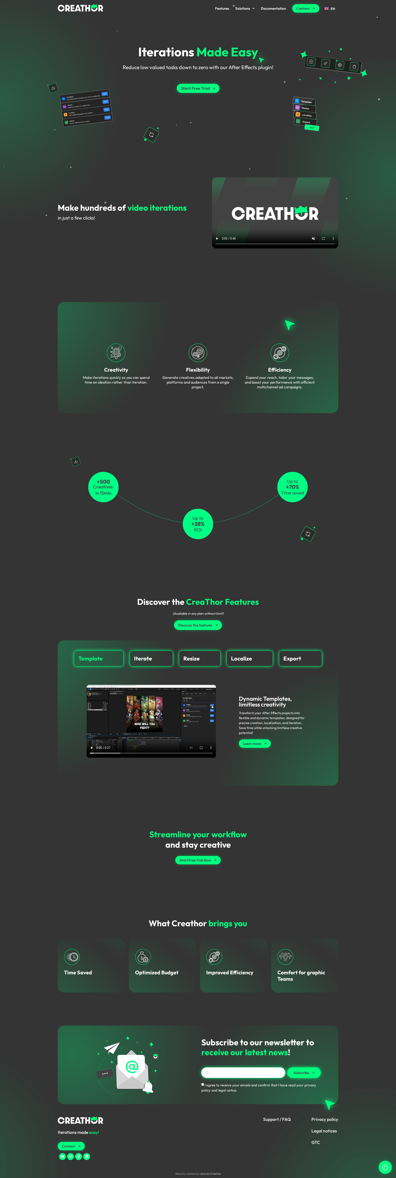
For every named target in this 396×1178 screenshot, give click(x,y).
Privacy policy (324, 1119)
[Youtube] (62, 1156)
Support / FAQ (277, 1119)
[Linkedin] (86, 1156)
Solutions (242, 8)
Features (222, 8)
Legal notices (324, 1130)
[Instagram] (70, 1156)
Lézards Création (210, 1173)
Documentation (273, 8)
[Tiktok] (78, 1156)
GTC (315, 1142)
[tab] (99, 658)
